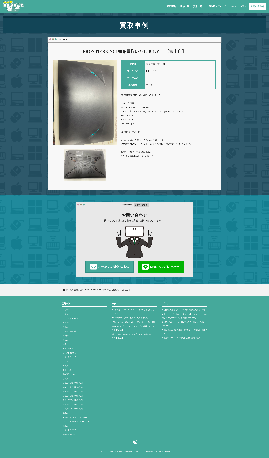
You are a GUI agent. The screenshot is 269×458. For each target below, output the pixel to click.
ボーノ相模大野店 (69, 353)
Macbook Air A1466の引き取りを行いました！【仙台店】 (134, 322)
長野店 (65, 366)
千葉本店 (66, 310)
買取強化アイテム (218, 6)
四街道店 (66, 323)
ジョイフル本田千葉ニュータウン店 (76, 422)
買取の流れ (199, 6)
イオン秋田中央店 (69, 357)
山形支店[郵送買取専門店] (73, 396)
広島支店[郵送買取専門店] (73, 404)
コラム (243, 6)
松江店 (65, 340)
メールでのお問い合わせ (113, 266)
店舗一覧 (184, 6)
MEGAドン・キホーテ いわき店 (75, 417)
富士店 (65, 327)
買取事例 (171, 6)
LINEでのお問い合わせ (164, 266)
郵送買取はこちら (69, 374)
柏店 (64, 344)
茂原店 (65, 413)
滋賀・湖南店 (68, 348)
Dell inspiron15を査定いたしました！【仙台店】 (131, 318)
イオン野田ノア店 (69, 430)
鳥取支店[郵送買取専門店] (73, 400)
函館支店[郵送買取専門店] (73, 383)
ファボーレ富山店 (69, 331)
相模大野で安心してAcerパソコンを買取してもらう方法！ (185, 310)
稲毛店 (65, 426)
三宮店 (65, 314)
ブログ (165, 303)
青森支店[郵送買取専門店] (73, 391)
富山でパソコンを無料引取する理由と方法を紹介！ (183, 338)
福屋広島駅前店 (69, 434)
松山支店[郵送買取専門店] (73, 409)
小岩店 (65, 379)
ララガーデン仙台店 (70, 318)
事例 (114, 303)
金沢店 (65, 361)
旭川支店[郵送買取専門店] (73, 387)
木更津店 (66, 336)
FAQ (233, 6)
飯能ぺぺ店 (67, 370)
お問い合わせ (257, 6)
